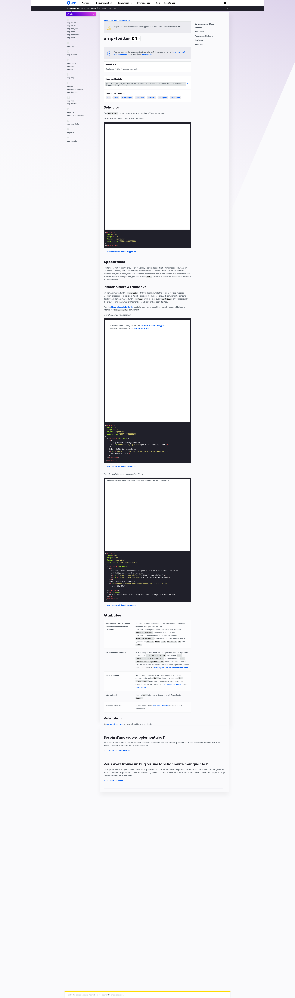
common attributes (161, 706)
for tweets (168, 684)
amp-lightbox (72, 92)
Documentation (104, 3)
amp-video (71, 132)
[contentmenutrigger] (210, 25)
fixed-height (127, 97)
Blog (157, 3)
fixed (116, 97)
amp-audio (71, 37)
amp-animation (73, 35)
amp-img (70, 78)
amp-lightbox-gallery (75, 89)
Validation (199, 44)
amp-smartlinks (73, 124)
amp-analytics (72, 29)
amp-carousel (72, 55)
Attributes (199, 40)
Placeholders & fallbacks (204, 36)
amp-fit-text (71, 63)
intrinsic (151, 97)
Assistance (169, 3)
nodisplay (163, 97)
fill (108, 97)
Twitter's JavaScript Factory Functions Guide (170, 667)
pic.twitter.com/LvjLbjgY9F (153, 325)
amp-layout (71, 86)
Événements (143, 3)
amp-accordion (72, 23)
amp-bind (70, 46)
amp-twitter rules (115, 724)
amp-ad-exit (71, 26)
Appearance (199, 32)
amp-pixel (71, 112)
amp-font (70, 66)
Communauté (125, 3)
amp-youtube (72, 141)
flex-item (140, 97)
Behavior (198, 28)
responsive (175, 97)
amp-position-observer (75, 115)
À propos (86, 3)
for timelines (141, 687)
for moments (178, 684)
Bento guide (147, 54)
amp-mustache (72, 104)
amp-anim (71, 32)
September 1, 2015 (142, 328)
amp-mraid (71, 101)
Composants (124, 20)
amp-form (71, 69)
